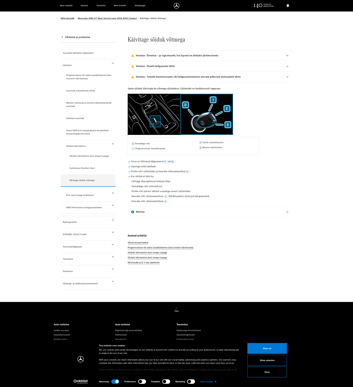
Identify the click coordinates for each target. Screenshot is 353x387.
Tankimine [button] (68, 258)
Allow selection (267, 360)
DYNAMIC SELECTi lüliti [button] (74, 234)
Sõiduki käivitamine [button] (75, 146)
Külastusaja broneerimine (188, 330)
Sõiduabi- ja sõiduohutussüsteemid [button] (80, 283)
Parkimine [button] (68, 271)
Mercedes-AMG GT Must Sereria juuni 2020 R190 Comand (107, 18)
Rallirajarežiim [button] (70, 222)
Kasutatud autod (62, 334)
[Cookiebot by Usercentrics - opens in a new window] (81, 382)
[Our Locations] (288, 5)
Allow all (267, 348)
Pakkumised (121, 334)
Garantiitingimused (185, 334)
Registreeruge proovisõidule (128, 330)
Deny (267, 372)
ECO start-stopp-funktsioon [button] (80, 195)
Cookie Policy (106, 373)
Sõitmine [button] (67, 65)
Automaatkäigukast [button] (72, 246)
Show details (206, 381)
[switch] (142, 381)
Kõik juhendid (67, 18)
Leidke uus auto (61, 330)
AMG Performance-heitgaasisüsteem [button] (84, 207)
